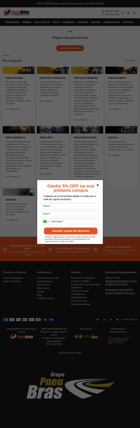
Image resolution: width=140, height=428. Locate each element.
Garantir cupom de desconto (70, 230)
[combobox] (46, 221)
